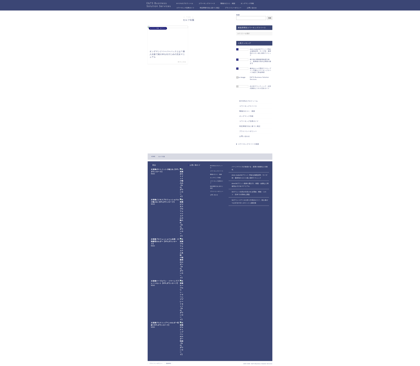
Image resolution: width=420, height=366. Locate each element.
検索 (238, 15)
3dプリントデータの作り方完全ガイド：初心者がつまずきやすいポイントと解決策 (250, 201)
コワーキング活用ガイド (185, 8)
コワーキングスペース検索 (248, 144)
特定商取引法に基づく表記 (210, 8)
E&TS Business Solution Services (159, 5)
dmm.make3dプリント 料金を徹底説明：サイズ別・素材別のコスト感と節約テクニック (249, 176)
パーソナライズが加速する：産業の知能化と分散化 (250, 168)
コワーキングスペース (207, 3)
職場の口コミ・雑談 (227, 3)
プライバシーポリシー (233, 8)
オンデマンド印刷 (247, 3)
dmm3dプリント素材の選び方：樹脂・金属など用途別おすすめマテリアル (250, 185)
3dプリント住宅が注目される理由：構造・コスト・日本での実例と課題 (249, 193)
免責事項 (168, 363)
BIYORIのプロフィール (184, 3)
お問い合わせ (252, 8)
